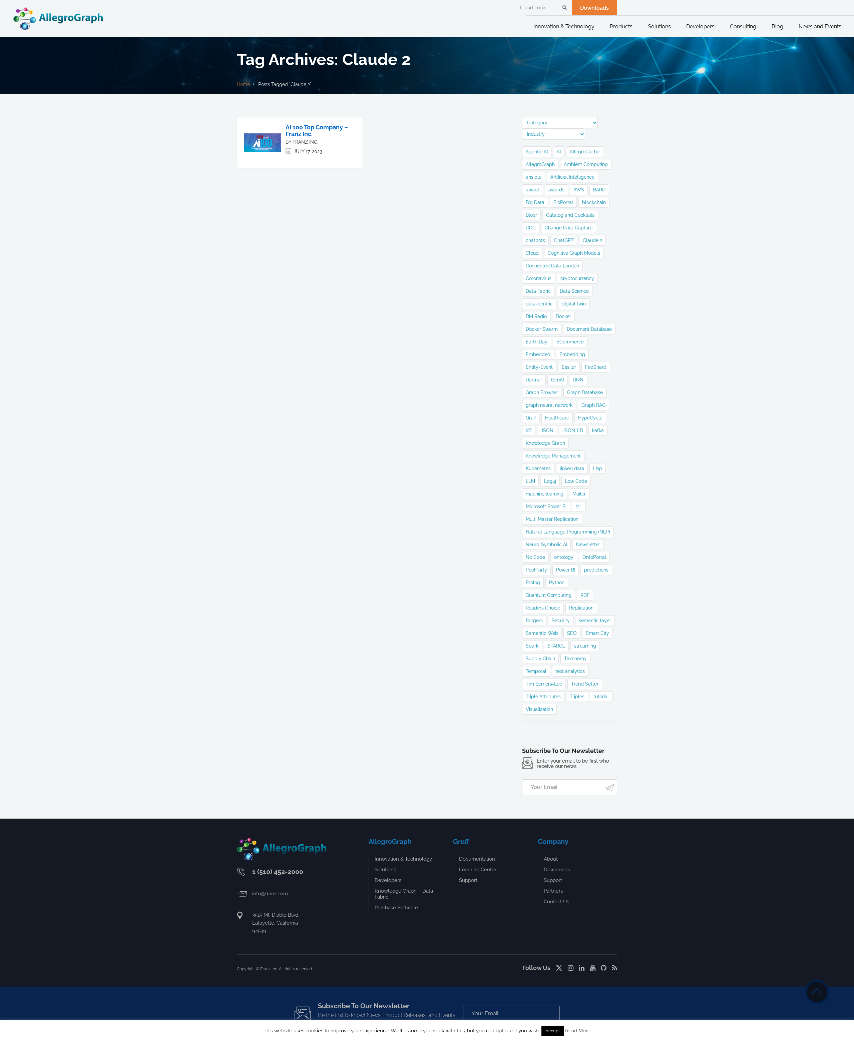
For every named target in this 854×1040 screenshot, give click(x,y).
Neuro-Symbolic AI (546, 544)
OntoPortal (594, 557)
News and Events (820, 26)
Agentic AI (537, 151)
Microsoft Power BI (546, 506)
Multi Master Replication (552, 519)
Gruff (531, 417)
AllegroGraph (540, 164)
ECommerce (570, 341)
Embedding (572, 354)
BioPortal (563, 202)
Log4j (550, 481)
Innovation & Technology (563, 26)
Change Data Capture (568, 227)
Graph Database (585, 392)
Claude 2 (592, 240)
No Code (535, 557)
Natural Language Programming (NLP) (568, 532)
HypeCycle (590, 417)
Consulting (743, 26)
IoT (529, 430)
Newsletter (588, 544)
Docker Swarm (542, 329)
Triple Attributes (543, 696)
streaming (585, 646)
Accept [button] (552, 1030)
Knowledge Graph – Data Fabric (404, 894)
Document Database (589, 329)
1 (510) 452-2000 (277, 872)
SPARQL (556, 646)
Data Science (574, 291)
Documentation (477, 859)
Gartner (534, 379)
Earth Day (536, 341)
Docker (563, 316)
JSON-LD (572, 430)
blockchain (594, 202)
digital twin (574, 303)
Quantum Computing (548, 595)
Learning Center (477, 870)
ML (578, 506)
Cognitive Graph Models (574, 253)
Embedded (538, 354)
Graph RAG (593, 405)
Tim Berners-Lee (544, 684)
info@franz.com (270, 894)
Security (561, 620)
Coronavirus (538, 278)
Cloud (532, 253)
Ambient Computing (586, 164)
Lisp (597, 468)
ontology (563, 557)
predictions (596, 570)
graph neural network (549, 405)
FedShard (595, 367)
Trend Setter (584, 684)
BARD (599, 189)
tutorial (601, 696)
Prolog (533, 582)
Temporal (536, 671)
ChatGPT (564, 240)
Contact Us (556, 902)
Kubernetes (538, 468)
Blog (777, 26)
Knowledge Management (553, 455)
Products (621, 26)
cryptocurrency (577, 278)
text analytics (570, 671)
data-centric (539, 303)
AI (559, 151)
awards (556, 189)
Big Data (535, 202)
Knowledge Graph (545, 443)
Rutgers (534, 620)
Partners (553, 891)
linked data (572, 468)
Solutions (659, 26)
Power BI (565, 570)
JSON (547, 430)
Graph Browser (542, 392)
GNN (578, 379)
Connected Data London (552, 265)
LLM (530, 481)
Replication (581, 608)
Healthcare (557, 417)
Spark (532, 646)
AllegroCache (584, 151)
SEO (572, 633)
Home (243, 84)
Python (556, 582)
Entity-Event (539, 367)
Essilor (569, 367)
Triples (577, 696)
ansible (533, 177)
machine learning (544, 493)
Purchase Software (396, 908)
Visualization (539, 709)
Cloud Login (533, 7)
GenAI (557, 379)
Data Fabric (538, 291)
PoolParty (536, 570)
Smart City (597, 633)
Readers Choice (543, 608)
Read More (577, 1031)
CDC (531, 227)
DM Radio (536, 316)
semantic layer (595, 620)
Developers (700, 26)
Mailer (579, 493)
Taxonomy (575, 658)
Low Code (576, 481)
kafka (598, 430)
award (532, 189)
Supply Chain (540, 658)
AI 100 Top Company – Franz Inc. (317, 130)
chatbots (535, 240)
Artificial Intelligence (572, 177)
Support (468, 880)
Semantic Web (542, 633)
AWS (578, 189)
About (551, 859)
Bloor (531, 215)
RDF (584, 595)
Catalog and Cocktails (570, 215)
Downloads (594, 8)
